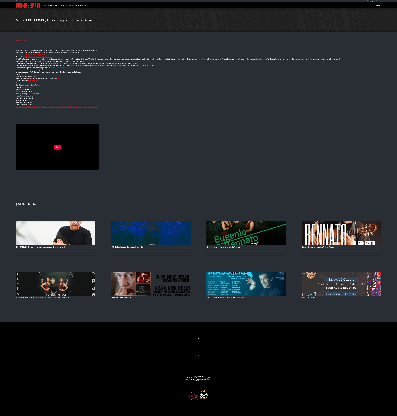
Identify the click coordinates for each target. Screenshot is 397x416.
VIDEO (62, 5)
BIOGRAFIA (69, 5)
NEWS (44, 5)
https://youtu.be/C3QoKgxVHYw (34, 54)
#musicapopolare (81, 107)
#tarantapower (46, 107)
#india (53, 107)
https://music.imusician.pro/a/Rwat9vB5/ (39, 57)
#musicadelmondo (34, 107)
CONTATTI (378, 5)
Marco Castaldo (27, 87)
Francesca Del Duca (30, 83)
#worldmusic (71, 107)
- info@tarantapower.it (370, 1)
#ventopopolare (93, 107)
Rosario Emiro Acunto (57, 68)
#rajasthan (59, 107)
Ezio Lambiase (33, 81)
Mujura (60, 78)
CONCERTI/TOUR (53, 5)
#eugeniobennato (22, 107)
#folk (65, 107)
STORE (87, 5)
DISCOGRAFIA (79, 5)
